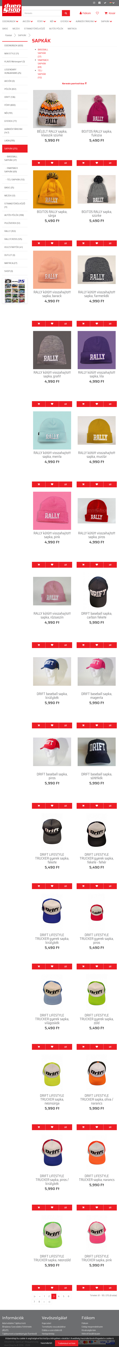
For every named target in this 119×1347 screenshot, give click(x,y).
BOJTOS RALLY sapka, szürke (97, 213)
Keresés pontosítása (73, 83)
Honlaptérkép (48, 1334)
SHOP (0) (8, 271)
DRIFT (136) (9, 97)
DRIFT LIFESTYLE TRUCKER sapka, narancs (97, 1178)
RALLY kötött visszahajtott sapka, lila (96, 374)
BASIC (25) (9, 187)
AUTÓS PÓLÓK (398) (14, 215)
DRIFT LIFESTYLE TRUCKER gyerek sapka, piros (97, 938)
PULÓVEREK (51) (12, 223)
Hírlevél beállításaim (91, 1334)
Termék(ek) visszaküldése (54, 1327)
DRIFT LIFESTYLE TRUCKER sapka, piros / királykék (52, 1179)
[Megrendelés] (105, 2)
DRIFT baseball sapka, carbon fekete (96, 615)
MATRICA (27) (10, 263)
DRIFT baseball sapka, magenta (96, 695)
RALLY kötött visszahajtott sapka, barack (52, 294)
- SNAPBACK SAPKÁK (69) (11, 169)
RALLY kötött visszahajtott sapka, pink (52, 535)
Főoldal (8, 35)
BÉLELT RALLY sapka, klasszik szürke (52, 133)
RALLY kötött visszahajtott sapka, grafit (52, 374)
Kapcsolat (46, 1323)
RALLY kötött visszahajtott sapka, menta (52, 454)
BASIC (5, 28)
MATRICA (72, 28)
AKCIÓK (26, 21)
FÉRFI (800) (10, 105)
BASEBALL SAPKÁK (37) (43, 53)
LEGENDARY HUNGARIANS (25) (12, 71)
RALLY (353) (10, 231)
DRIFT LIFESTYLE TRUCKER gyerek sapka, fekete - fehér (97, 858)
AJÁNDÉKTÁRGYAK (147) (13, 130)
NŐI (52, 21)
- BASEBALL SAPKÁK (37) (10, 158)
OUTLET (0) (9, 255)
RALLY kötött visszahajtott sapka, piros (96, 535)
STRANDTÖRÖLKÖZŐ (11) (14, 205)
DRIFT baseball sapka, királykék (52, 695)
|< (35, 1296)
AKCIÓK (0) (9, 81)
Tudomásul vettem (66, 1343)
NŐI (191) (8, 113)
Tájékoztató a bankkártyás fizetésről (19, 1334)
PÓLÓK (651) (10, 89)
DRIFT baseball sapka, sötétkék (96, 776)
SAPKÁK (105, 21)
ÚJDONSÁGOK (9, 21)
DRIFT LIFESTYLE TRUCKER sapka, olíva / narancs (96, 1099)
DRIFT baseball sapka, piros (52, 776)
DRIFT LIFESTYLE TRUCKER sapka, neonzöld (52, 1258)
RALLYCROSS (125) (13, 239)
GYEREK (65, 21)
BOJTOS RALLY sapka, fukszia (97, 133)
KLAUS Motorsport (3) (14, 61)
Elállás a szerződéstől (52, 1330)
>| (49, 1301)
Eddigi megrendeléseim (92, 1327)
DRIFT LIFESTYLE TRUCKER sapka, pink (96, 1258)
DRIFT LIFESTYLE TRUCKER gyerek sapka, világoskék (52, 1019)
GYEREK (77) (10, 121)
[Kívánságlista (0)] (97, 13)
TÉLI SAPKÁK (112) (42, 74)
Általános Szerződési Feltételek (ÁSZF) (17, 1328)
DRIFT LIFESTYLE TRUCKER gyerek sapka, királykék (52, 938)
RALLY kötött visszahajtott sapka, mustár (96, 454)
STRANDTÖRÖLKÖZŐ (34, 28)
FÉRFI (40, 21)
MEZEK (16, 28)
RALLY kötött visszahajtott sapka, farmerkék (96, 294)
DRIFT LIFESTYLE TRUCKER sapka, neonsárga (52, 1099)
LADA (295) (9, 140)
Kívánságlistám (89, 1330)
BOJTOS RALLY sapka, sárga (52, 213)
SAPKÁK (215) (10, 148)
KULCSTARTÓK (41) (13, 247)
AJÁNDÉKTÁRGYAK (85, 21)
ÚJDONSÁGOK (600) (13, 45)
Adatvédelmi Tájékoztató (14, 1323)
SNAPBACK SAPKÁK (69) (43, 63)
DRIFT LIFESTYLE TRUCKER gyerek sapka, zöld (97, 1019)
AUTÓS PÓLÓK (56, 28)
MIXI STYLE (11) (11, 53)
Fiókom (85, 1323)
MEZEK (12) (9, 195)
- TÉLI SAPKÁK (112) (14, 179)
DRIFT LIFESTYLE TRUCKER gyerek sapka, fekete (52, 858)
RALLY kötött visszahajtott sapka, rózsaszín (52, 615)
